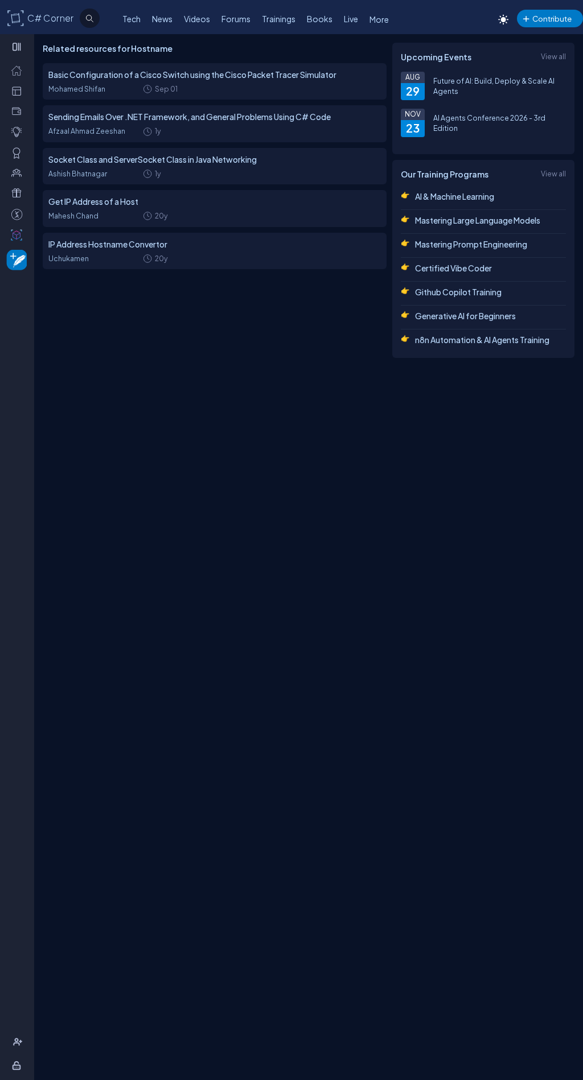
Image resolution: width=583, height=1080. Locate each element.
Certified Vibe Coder (453, 268)
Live (351, 19)
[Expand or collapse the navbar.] (18, 46)
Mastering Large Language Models (477, 220)
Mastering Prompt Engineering (471, 244)
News (162, 19)
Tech (131, 19)
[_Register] (19, 1042)
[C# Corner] (16, 17)
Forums (236, 19)
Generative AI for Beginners (465, 316)
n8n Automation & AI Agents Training (482, 340)
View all (553, 56)
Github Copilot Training (458, 292)
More (379, 19)
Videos (197, 19)
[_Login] (18, 1065)
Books (319, 19)
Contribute (552, 18)
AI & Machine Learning (454, 196)
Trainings (278, 19)
